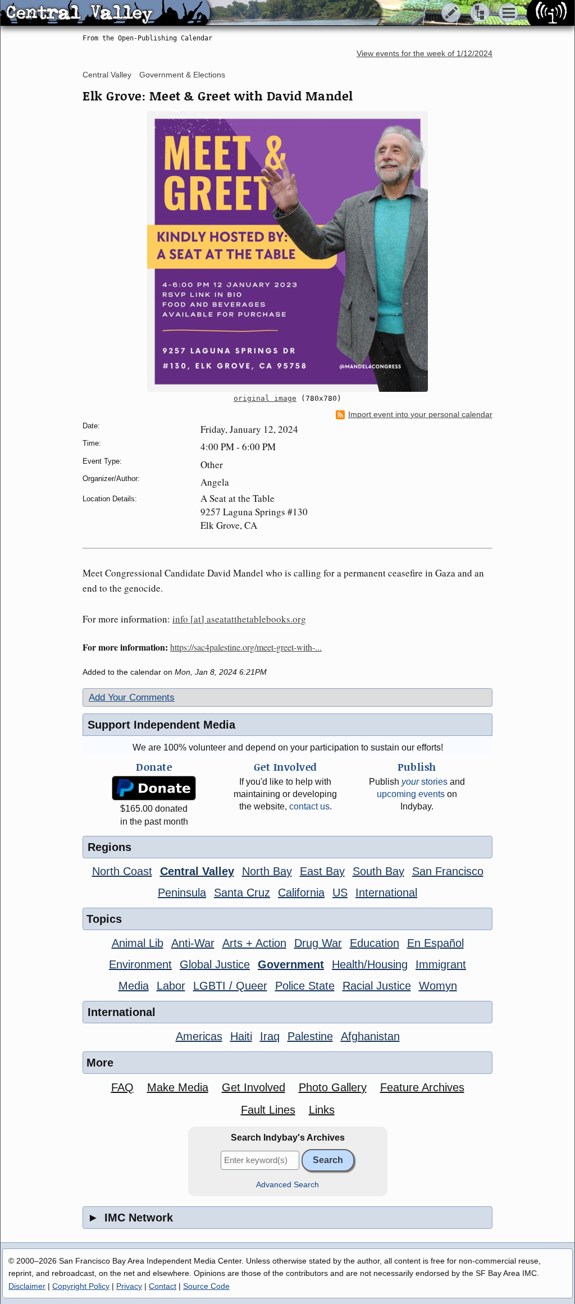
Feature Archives (422, 1087)
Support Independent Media (161, 725)
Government (291, 964)
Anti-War (193, 943)
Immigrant (441, 964)
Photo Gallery (333, 1087)
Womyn (438, 986)
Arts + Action (254, 943)
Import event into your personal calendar (420, 414)
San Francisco (447, 871)
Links (322, 1110)
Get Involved (253, 1087)
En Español (435, 943)
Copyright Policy (80, 1286)
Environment (140, 964)
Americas (199, 1036)
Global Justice (215, 964)
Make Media (177, 1087)
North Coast (122, 871)
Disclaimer (26, 1286)
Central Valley (107, 74)
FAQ (122, 1087)
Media (133, 986)
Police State (305, 986)
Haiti (241, 1036)
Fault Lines (268, 1110)
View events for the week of (424, 53)
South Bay (378, 871)
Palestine (310, 1036)
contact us (309, 806)
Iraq (270, 1036)
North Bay (267, 871)
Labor (171, 986)
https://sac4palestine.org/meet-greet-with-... (246, 647)
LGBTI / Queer (230, 986)
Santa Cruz (242, 892)
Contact (162, 1286)
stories (424, 781)
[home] (105, 13)
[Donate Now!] (153, 788)
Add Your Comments (132, 697)
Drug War (318, 943)
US (340, 892)
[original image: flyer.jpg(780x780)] (287, 251)
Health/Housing (370, 964)
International (386, 892)
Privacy (129, 1286)
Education (374, 943)
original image (265, 398)
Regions (109, 847)
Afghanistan (370, 1036)
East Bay (322, 871)
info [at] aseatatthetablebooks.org (239, 618)
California (301, 892)
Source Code (206, 1286)
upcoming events (411, 794)
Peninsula (182, 892)
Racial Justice (377, 986)
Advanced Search (287, 1185)
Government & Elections (182, 74)
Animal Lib (137, 943)
